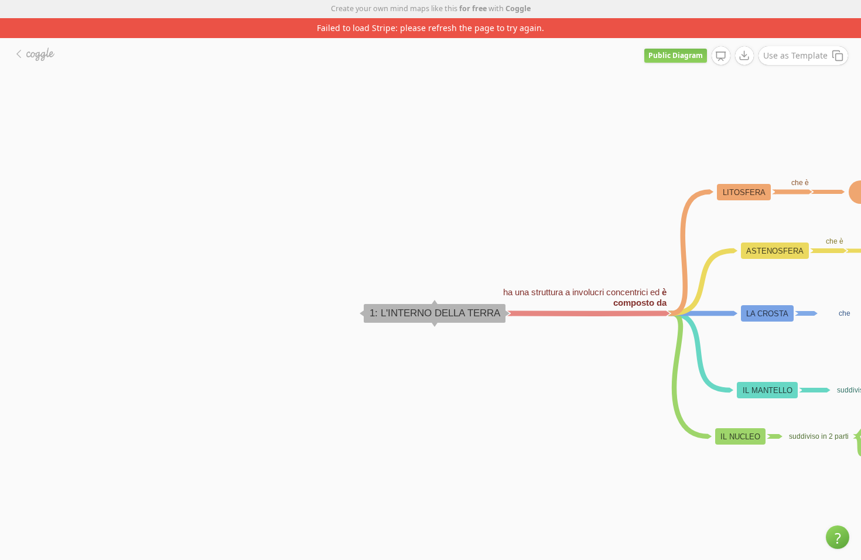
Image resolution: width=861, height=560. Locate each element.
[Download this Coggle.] (744, 55)
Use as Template (795, 55)
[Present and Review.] (721, 56)
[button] (837, 537)
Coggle (518, 8)
